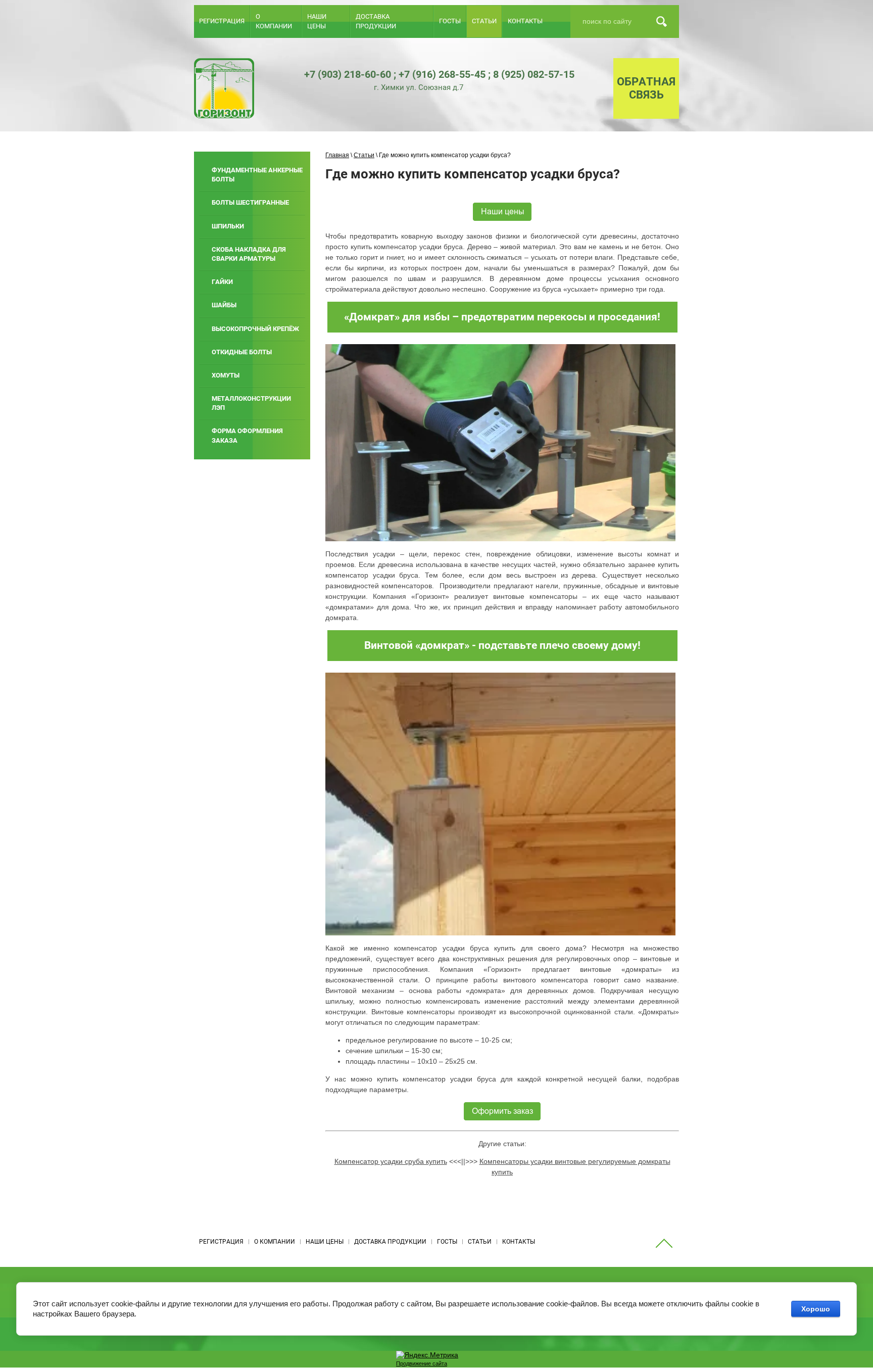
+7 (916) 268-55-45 (442, 74)
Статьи (364, 155)
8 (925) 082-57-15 (533, 74)
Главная (337, 155)
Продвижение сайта (421, 1363)
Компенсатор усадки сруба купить (390, 1161)
